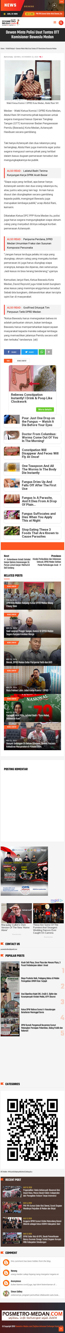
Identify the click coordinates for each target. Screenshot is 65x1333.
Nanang (14, 1271)
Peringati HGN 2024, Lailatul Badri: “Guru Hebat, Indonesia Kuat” (27, 717)
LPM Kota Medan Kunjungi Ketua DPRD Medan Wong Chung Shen (29, 605)
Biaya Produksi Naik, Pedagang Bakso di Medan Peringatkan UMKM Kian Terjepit (40, 979)
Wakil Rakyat (21, 361)
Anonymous (16, 1281)
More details (45, 409)
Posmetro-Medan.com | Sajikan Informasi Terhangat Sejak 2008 (39, 1326)
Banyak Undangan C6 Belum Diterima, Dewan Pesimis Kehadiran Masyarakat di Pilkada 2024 (31, 745)
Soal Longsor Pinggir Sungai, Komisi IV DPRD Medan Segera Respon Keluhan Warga (29, 633)
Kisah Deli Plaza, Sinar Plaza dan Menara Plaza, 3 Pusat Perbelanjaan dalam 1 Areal (40, 964)
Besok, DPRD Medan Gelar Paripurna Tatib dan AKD (29, 662)
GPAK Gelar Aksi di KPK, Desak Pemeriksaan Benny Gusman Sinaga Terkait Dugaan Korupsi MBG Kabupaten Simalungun (42, 1239)
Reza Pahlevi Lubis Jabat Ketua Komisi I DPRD (27, 690)
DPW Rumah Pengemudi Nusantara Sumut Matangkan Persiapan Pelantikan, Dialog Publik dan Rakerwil (42, 1028)
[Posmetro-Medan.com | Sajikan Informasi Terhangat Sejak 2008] (32, 1320)
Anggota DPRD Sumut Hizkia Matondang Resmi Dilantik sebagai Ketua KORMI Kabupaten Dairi (42, 1222)
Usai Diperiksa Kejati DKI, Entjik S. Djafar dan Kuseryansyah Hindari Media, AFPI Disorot (39, 995)
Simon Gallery (16, 1291)
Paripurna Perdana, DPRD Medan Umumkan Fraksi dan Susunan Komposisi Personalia (30, 243)
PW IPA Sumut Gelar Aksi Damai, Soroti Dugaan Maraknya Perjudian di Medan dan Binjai (42, 1207)
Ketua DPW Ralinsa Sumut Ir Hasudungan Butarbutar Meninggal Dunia (38, 1011)
